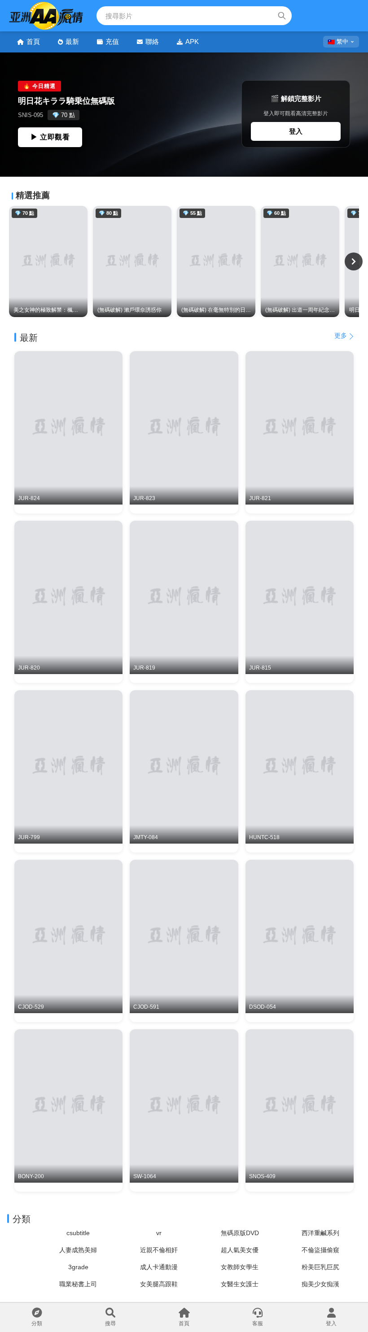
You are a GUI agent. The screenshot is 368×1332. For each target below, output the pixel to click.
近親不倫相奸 (159, 1250)
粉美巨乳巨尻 (320, 1267)
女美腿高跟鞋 (159, 1284)
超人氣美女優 (239, 1250)
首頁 (33, 41)
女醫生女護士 (239, 1284)
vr (159, 1232)
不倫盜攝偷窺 (320, 1250)
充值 (112, 41)
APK (192, 41)
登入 (295, 131)
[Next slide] (354, 261)
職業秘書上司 (78, 1284)
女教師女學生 (239, 1267)
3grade (78, 1267)
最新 (72, 41)
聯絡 (152, 41)
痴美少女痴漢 (320, 1284)
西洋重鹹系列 (320, 1232)
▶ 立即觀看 (50, 137)
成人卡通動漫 (159, 1267)
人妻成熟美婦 (78, 1250)
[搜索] (282, 16)
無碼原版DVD (240, 1232)
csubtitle (78, 1232)
